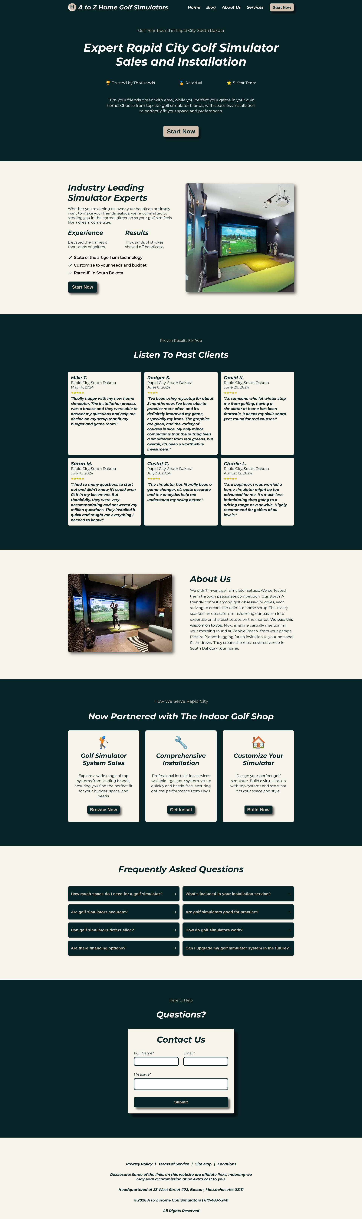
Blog (211, 7)
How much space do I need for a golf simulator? (123, 894)
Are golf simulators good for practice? (238, 912)
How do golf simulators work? (238, 930)
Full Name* (144, 1053)
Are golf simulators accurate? (123, 912)
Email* (189, 1053)
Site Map (203, 1164)
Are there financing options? (123, 948)
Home (194, 7)
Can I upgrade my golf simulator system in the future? (238, 948)
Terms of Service (173, 1164)
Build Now (258, 809)
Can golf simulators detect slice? (123, 930)
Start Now (282, 7)
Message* (142, 1074)
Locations (227, 1164)
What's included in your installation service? (238, 894)
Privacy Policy (139, 1164)
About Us (231, 7)
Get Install (181, 809)
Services (255, 7)
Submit (181, 1102)
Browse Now (103, 809)
